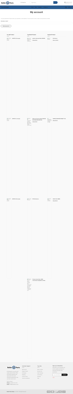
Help (38, 378)
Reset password (6, 26)
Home (32, 7)
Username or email (4, 21)
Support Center (25, 371)
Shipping (23, 374)
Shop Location (40, 369)
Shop (36, 7)
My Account (24, 369)
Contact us (46, 7)
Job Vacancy (39, 374)
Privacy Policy (25, 376)
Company (39, 7)
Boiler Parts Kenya (10, 391)
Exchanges (24, 372)
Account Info (39, 371)
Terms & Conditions (26, 378)
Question (39, 376)
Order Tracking (40, 372)
